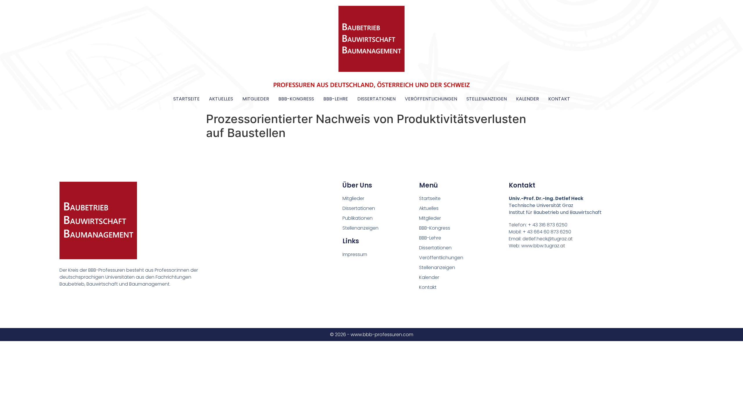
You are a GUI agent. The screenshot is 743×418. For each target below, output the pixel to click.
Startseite (186, 99)
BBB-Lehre (335, 99)
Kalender (527, 99)
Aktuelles (221, 99)
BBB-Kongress (296, 99)
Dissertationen (376, 99)
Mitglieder (255, 99)
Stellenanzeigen (486, 99)
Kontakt (559, 99)
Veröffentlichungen (431, 99)
